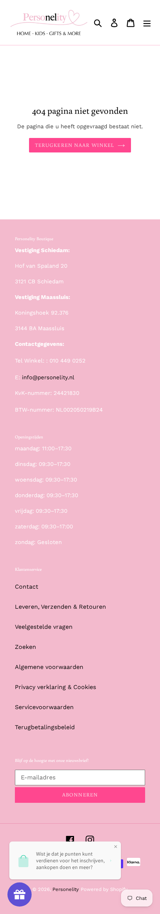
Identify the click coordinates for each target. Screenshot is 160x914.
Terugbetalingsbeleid (45, 727)
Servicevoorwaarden (44, 707)
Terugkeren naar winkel (74, 145)
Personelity (65, 889)
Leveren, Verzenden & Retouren (60, 606)
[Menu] (147, 22)
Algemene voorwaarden (49, 666)
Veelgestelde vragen (44, 626)
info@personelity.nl (48, 377)
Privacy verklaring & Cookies (55, 687)
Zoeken (25, 646)
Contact (26, 586)
